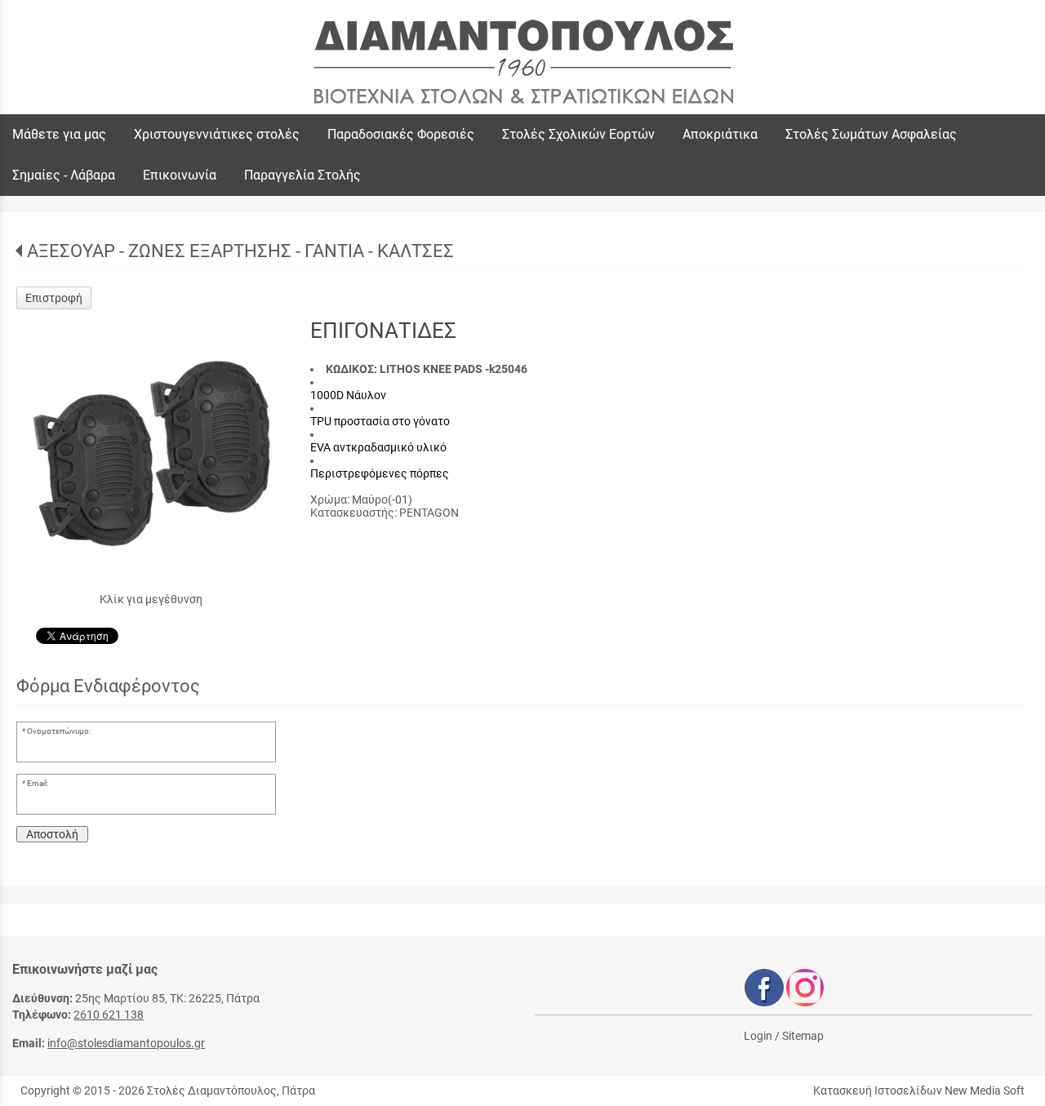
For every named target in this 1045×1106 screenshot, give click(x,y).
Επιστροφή (53, 297)
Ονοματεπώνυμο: (59, 730)
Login (758, 1035)
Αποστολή (52, 834)
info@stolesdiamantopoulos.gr (126, 1043)
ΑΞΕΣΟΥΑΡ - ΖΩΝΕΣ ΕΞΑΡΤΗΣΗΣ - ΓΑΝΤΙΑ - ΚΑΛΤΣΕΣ (240, 251)
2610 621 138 (108, 1014)
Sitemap (803, 1035)
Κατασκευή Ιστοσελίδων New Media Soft (919, 1090)
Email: (37, 783)
